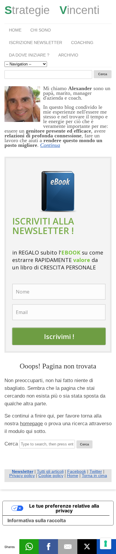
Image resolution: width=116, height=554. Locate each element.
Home (15, 30)
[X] (87, 546)
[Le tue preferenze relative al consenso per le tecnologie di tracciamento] (105, 543)
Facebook (76, 471)
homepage (31, 423)
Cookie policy (50, 475)
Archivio (68, 55)
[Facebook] (48, 546)
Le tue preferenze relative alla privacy (64, 508)
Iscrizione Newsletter (35, 42)
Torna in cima (94, 475)
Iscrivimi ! (59, 336)
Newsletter (22, 471)
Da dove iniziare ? (29, 55)
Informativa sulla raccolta (36, 520)
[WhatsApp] (29, 546)
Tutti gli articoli (50, 471)
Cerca (11, 444)
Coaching (82, 42)
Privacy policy (22, 475)
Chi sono (40, 30)
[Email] (67, 546)
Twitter (96, 471)
